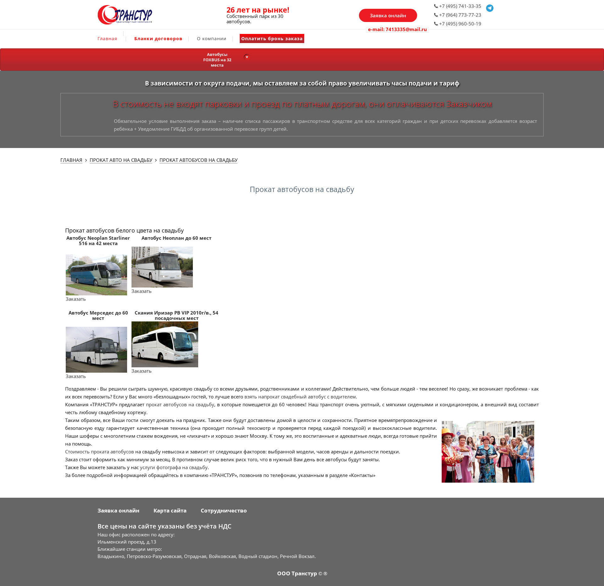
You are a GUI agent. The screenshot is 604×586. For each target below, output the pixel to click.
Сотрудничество (224, 510)
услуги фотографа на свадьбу (174, 467)
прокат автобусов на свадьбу (180, 404)
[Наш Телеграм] (490, 10)
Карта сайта (170, 510)
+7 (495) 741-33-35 (459, 6)
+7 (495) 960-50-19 (459, 23)
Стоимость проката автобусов (99, 451)
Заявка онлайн (388, 15)
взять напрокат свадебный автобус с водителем (300, 396)
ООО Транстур (297, 573)
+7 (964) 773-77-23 (459, 15)
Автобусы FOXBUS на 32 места (217, 60)
